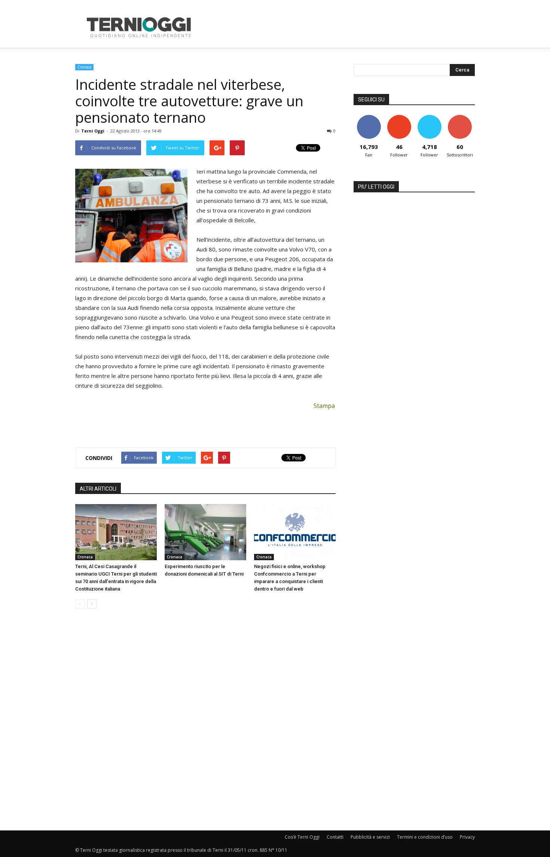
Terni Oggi (92, 131)
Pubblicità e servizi (370, 837)
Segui (399, 118)
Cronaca (84, 67)
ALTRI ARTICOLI (98, 489)
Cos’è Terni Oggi (302, 837)
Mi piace (369, 118)
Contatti (335, 837)
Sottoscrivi (459, 118)
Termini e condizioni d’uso (425, 837)
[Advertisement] (338, 27)
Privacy (467, 837)
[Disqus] (205, 720)
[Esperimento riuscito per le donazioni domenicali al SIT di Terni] (205, 532)
